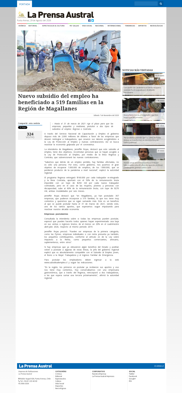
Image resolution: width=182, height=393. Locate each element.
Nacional (99, 26)
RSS (130, 381)
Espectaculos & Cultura (53, 26)
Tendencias (130, 26)
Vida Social (87, 26)
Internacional (114, 26)
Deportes (142, 26)
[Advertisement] (68, 290)
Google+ (132, 378)
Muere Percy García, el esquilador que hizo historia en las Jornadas (141, 116)
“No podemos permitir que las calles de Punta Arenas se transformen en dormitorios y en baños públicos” (142, 140)
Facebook (133, 376)
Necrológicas (156, 26)
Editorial (32, 26)
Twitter (132, 374)
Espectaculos (60, 378)
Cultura (58, 381)
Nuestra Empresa (99, 374)
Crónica (22, 26)
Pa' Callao (74, 26)
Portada (24, 4)
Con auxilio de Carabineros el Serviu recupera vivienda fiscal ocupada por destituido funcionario (142, 90)
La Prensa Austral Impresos (103, 376)
